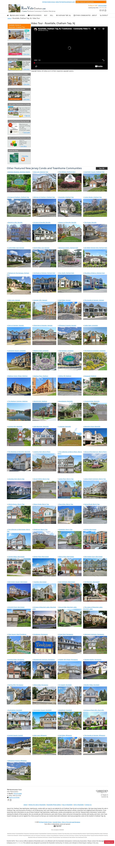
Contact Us (88, 804)
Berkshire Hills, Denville (15, 222)
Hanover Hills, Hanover (40, 300)
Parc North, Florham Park (66, 273)
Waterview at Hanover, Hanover (42, 325)
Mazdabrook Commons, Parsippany (44, 659)
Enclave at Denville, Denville (41, 222)
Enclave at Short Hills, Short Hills (94, 710)
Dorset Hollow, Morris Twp (41, 479)
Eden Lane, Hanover (14, 300)
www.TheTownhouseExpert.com (65, 2)
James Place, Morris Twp (66, 479)
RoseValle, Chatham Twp (66, 197)
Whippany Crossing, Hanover (67, 325)
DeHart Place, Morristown (41, 556)
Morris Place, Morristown (66, 556)
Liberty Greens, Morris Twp (16, 504)
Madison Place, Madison (40, 376)
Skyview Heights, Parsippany (92, 659)
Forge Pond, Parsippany (66, 634)
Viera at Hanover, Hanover (16, 325)
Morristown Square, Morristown (17, 582)
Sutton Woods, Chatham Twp (93, 197)
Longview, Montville (65, 426)
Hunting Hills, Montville (15, 426)
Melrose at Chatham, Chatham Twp (44, 197)
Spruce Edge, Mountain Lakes (68, 607)
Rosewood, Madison (90, 376)
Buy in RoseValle (67, 804)
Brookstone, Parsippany (40, 634)
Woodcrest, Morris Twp (40, 529)
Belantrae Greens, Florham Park (68, 248)
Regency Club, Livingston (41, 351)
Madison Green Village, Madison (18, 376)
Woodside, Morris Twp (65, 529)
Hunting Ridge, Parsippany (16, 659)
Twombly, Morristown (40, 582)
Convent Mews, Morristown (16, 556)
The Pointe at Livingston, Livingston (94, 351)
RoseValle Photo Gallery (54, 804)
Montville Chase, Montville (92, 426)
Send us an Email (14, 797)
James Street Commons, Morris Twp (95, 479)
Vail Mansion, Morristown (92, 582)
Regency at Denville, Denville (67, 222)
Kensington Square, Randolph (42, 710)
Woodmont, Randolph (65, 710)
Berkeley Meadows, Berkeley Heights (19, 172)
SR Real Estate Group (48, 2)
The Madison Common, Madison (18, 401)
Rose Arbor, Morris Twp (66, 504)
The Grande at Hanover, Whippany (94, 735)
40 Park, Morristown (90, 529)
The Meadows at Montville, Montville (19, 452)
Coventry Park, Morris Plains (41, 452)
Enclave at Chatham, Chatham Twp (18, 197)
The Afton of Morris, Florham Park (94, 273)
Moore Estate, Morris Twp (41, 504)
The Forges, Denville (90, 222)
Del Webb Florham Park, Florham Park (95, 248)
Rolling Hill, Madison (65, 376)
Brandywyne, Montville (66, 401)
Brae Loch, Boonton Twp (40, 172)
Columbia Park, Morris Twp (16, 479)
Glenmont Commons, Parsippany (94, 634)
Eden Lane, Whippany (40, 735)
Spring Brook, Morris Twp (92, 504)
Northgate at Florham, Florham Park (44, 273)
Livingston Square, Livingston (17, 351)
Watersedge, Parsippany (40, 685)
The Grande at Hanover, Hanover (94, 300)
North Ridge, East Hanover (41, 248)
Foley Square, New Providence (17, 634)
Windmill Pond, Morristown (16, 607)
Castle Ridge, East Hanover (16, 248)
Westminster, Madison (40, 401)
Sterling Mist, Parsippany (15, 685)
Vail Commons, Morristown (67, 582)
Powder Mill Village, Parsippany (68, 659)
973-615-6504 (102, 5)
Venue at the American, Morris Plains (95, 452)
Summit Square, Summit (15, 735)
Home (9, 18)
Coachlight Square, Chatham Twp (94, 172)
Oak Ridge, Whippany (65, 735)
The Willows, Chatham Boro (67, 172)
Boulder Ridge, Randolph (91, 685)
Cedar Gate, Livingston (91, 325)
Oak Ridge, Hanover (65, 300)
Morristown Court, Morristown (93, 556)
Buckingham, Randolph (15, 710)
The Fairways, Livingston (66, 351)
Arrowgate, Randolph (65, 685)
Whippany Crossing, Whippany (17, 760)
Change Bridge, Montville (91, 401)
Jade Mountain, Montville (41, 426)
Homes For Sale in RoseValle (37, 804)
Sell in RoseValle (79, 804)
